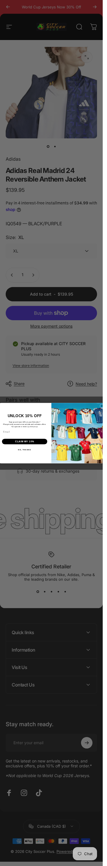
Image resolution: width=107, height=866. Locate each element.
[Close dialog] (102, 406)
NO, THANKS (24, 450)
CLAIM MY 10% (24, 441)
